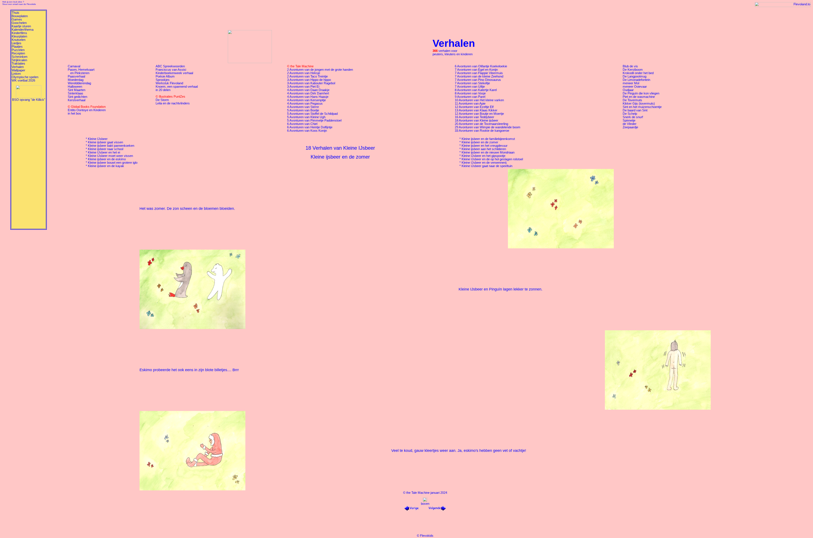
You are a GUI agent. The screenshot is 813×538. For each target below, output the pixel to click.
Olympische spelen (25, 77)
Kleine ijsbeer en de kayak (106, 166)
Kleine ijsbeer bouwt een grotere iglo (112, 162)
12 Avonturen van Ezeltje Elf (474, 107)
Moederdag (75, 80)
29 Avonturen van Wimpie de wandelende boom (487, 127)
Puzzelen (18, 50)
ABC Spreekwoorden (170, 66)
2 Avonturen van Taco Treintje (307, 76)
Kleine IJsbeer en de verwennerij (484, 162)
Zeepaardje (630, 127)
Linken (16, 73)
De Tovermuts (632, 100)
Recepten (18, 53)
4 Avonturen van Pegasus (305, 103)
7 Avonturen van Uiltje (470, 86)
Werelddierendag (79, 83)
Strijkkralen (19, 60)
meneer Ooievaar (635, 86)
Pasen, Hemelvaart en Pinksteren (81, 71)
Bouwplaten (20, 16)
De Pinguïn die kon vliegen (641, 93)
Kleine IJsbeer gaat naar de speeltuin (487, 166)
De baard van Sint (635, 110)
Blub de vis (630, 66)
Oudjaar (628, 90)
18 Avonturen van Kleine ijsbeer (476, 120)
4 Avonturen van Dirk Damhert (308, 93)
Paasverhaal (76, 76)
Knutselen (18, 39)
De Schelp (630, 113)
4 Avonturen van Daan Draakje (308, 90)
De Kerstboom (633, 69)
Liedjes (16, 43)
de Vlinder (629, 124)
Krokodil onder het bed (638, 73)
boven (425, 503)
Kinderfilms (19, 33)
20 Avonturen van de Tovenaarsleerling (481, 124)
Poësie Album (165, 76)
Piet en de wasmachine (639, 96)
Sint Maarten (76, 90)
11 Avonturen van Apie (470, 103)
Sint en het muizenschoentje (642, 107)
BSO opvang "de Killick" (28, 99)
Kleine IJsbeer (98, 139)
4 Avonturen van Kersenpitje (306, 100)
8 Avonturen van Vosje (470, 93)
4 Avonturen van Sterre (303, 107)
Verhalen (18, 67)
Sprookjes (163, 80)
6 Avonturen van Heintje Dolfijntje (309, 127)
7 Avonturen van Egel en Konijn (476, 69)
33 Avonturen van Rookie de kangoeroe (482, 130)
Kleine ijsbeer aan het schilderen (484, 149)
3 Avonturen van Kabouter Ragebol (311, 83)
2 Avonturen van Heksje (303, 73)
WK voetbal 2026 (23, 80)
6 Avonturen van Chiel (302, 124)
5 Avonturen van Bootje (303, 110)
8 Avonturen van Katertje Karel (476, 90)
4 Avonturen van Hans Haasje (307, 96)
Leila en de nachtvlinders (173, 103)
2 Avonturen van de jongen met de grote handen (320, 69)
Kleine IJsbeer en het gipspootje (483, 156)
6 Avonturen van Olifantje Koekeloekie (481, 66)
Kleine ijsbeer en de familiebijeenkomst (488, 139)
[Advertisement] (29, 164)
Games (17, 19)
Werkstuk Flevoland (169, 83)
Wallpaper (18, 70)
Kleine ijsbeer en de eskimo (107, 159)
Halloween (75, 86)
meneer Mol (631, 83)
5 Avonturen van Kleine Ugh (306, 117)
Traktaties (18, 63)
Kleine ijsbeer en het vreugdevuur (484, 145)
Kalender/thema (22, 29)
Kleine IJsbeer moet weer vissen (110, 156)
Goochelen (19, 23)
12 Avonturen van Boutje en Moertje (479, 113)
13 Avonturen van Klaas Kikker (476, 110)
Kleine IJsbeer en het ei (104, 152)
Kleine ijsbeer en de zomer (480, 142)
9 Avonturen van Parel (470, 96)
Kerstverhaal (76, 100)
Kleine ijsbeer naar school (105, 149)
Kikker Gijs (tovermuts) (639, 103)
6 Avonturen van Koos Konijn (307, 130)
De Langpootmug (634, 76)
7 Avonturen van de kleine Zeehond (479, 76)
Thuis (15, 12)
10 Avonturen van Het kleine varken (479, 100)
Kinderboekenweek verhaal (174, 73)
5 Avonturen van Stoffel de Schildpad (312, 113)
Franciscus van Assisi (171, 69)
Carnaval (74, 66)
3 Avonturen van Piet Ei (303, 86)
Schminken (19, 56)
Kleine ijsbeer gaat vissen (105, 142)
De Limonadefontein (636, 80)
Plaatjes (17, 46)
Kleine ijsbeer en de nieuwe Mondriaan (488, 152)
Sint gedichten (77, 96)
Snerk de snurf (633, 117)
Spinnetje (629, 120)
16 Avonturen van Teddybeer (474, 117)
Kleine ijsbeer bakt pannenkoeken (111, 145)
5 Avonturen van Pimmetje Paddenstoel (314, 120)
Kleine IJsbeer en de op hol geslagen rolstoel (492, 159)
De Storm (162, 100)
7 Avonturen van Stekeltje (472, 83)
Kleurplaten (19, 36)
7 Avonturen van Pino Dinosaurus (478, 80)
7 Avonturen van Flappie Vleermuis (479, 73)
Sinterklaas (75, 93)
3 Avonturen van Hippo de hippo (309, 80)
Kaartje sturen (21, 26)
